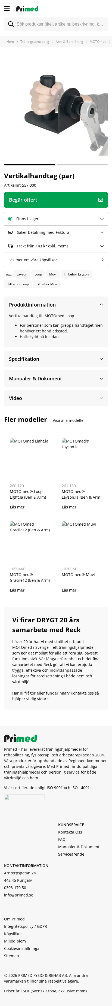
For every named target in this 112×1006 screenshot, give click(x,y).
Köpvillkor (13, 933)
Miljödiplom (15, 941)
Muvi (53, 274)
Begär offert (23, 199)
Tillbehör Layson (76, 274)
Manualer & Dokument (78, 846)
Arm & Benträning (69, 41)
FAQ (62, 839)
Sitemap (11, 955)
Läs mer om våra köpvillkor (32, 259)
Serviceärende (71, 854)
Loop (38, 274)
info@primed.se (18, 895)
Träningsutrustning (34, 41)
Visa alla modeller (69, 420)
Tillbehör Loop (18, 284)
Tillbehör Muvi (47, 284)
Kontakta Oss (70, 832)
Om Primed (14, 919)
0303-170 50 (15, 887)
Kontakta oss (82, 693)
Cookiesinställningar (22, 948)
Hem (10, 41)
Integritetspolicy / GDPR (25, 926)
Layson (22, 274)
